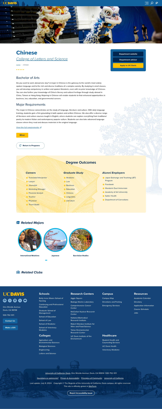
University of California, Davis (57, 373)
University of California (114, 378)
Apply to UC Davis (128, 65)
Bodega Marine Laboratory (82, 302)
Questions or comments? (48, 378)
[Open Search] (151, 3)
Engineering (44, 349)
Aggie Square (76, 298)
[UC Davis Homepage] (10, 3)
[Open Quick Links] (156, 3)
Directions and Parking (112, 302)
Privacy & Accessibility (69, 378)
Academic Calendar (142, 298)
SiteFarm (92, 386)
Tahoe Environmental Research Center (80, 331)
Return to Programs (31, 146)
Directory (138, 302)
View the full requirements (27, 127)
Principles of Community (91, 378)
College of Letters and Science (42, 58)
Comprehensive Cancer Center (81, 306)
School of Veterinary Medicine (47, 328)
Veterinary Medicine (110, 349)
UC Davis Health (109, 346)
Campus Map (108, 298)
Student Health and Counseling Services (111, 341)
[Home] (13, 294)
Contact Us (10, 320)
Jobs (136, 312)
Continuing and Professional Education (51, 305)
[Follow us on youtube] (25, 300)
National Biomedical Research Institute (79, 319)
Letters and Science (47, 353)
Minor (22, 135)
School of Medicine (47, 324)
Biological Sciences (47, 346)
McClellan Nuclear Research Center (83, 312)
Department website (128, 54)
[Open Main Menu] (147, 3)
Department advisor (128, 60)
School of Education (47, 316)
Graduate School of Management (47, 311)
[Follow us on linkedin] (15, 300)
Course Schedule (141, 309)
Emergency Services (111, 305)
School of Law (45, 320)
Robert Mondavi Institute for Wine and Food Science (83, 325)
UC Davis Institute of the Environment (81, 337)
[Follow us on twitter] (20, 300)
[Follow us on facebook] (5, 300)
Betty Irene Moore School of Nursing (51, 299)
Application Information (144, 305)
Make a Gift (10, 327)
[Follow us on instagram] (10, 300)
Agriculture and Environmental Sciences (49, 341)
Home (18, 65)
